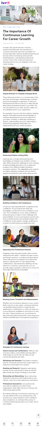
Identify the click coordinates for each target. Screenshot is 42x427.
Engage (9, 27)
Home (4, 27)
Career (14, 27)
